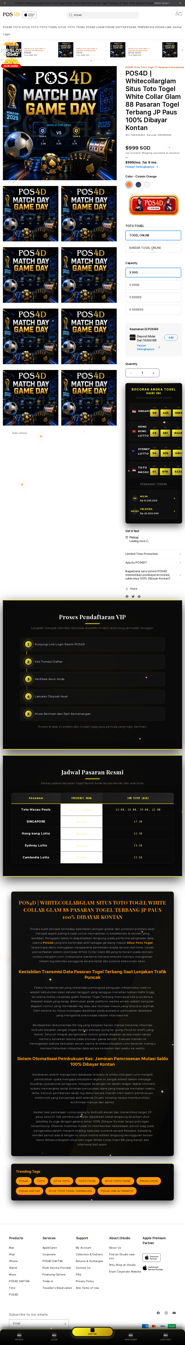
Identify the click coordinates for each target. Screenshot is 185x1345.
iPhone (13, 1261)
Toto (12, 1288)
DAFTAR (92, 1333)
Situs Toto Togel (140, 942)
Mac (11, 1247)
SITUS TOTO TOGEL (71, 27)
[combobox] (102, 15)
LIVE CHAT (165, 1339)
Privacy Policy (85, 1281)
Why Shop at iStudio (122, 1265)
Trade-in (47, 1281)
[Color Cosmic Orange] (129, 184)
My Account (83, 1247)
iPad (11, 1254)
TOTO (17, 27)
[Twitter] (134, 597)
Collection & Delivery (89, 1254)
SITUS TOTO (30, 27)
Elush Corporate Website (125, 1271)
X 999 (133, 272)
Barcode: (152, 135)
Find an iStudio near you (122, 1256)
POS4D (7, 27)
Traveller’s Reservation (57, 1288)
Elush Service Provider (56, 1267)
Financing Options (54, 1274)
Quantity (131, 364)
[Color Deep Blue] (138, 185)
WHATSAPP (131, 1339)
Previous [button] (5, 3)
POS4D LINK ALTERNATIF (117, 1190)
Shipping (147, 153)
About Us (115, 1247)
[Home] (11, 14)
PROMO (19, 1339)
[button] (7, 27)
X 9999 (134, 285)
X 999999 (136, 309)
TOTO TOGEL (48, 27)
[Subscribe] (65, 1323)
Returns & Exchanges (89, 1261)
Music (12, 1274)
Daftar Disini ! (162, 3)
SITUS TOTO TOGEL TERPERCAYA (70, 1190)
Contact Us (83, 1267)
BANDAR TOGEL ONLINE (145, 248)
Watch (13, 1267)
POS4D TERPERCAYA (141, 27)
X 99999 (135, 297)
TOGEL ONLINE (139, 235)
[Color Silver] (147, 185)
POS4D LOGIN (95, 27)
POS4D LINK (163, 27)
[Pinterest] (140, 597)
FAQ (78, 1274)
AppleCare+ (49, 1247)
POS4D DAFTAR (115, 27)
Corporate (49, 1254)
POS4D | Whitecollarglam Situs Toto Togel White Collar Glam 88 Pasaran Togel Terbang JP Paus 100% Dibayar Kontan (92, 3)
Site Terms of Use (87, 1288)
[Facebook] (127, 597)
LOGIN (54, 1339)
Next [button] (180, 3)
